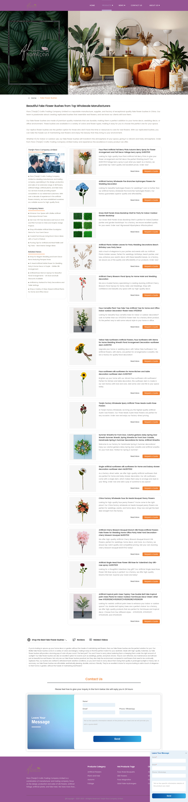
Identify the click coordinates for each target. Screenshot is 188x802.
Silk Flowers (122, 776)
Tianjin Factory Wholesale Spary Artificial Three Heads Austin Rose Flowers (127, 404)
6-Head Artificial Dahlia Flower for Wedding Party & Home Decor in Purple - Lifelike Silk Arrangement (45, 266)
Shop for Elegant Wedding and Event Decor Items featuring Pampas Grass (45, 258)
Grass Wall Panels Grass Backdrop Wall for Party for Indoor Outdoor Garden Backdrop (128, 214)
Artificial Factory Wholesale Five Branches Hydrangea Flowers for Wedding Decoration (127, 182)
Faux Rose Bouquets (126, 772)
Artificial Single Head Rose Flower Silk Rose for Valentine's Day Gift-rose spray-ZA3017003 (128, 564)
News (121, 5)
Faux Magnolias (124, 779)
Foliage (91, 783)
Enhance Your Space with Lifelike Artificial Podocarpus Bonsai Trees (44, 215)
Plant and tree (94, 776)
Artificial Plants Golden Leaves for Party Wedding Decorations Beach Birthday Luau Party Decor (128, 246)
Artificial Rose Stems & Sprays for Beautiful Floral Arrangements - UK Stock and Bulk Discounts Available (44, 276)
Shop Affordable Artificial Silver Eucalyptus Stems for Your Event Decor (44, 231)
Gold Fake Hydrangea (126, 783)
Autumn (91, 779)
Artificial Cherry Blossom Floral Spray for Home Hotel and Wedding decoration (128, 277)
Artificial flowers (94, 772)
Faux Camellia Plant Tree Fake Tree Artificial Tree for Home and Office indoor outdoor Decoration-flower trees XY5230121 (129, 309)
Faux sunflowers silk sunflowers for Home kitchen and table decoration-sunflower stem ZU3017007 (124, 373)
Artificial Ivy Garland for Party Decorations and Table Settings (46, 284)
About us (153, 5)
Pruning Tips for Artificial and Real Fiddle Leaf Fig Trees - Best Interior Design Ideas (45, 244)
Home (92, 5)
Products (106, 5)
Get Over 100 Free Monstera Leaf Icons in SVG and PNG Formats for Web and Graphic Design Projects (46, 223)
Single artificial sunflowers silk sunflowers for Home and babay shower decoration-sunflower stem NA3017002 (129, 468)
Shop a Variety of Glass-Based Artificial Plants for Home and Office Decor (46, 290)
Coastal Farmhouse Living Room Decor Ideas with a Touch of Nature (45, 237)
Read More (135, 171)
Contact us (136, 5)
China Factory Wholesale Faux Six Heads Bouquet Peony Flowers (127, 498)
